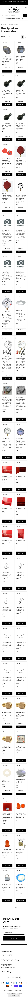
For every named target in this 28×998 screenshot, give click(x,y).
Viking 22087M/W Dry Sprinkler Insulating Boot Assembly (20, 782)
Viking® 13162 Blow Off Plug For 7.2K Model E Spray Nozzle (7, 92)
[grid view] (22, 37)
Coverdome (18, 818)
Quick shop (7, 67)
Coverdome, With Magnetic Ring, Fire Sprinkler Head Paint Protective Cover (7, 852)
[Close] (18, 995)
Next (16, 907)
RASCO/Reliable (5, 821)
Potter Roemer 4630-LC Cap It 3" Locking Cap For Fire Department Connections (21, 161)
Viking (3, 62)
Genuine (17, 856)
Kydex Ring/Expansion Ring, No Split (6, 781)
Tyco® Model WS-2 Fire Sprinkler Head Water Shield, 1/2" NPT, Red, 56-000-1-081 (21, 680)
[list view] (25, 37)
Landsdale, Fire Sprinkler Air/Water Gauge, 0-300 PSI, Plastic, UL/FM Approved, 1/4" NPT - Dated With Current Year (21, 443)
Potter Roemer (18, 166)
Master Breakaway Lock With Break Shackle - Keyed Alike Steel (6, 887)
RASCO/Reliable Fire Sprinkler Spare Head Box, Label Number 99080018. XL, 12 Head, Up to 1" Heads (7, 816)
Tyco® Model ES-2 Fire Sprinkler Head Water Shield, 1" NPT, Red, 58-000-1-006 (6, 575)
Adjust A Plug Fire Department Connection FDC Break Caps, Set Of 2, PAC (6, 161)
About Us (11, 990)
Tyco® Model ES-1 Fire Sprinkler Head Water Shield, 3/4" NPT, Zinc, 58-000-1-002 (20, 610)
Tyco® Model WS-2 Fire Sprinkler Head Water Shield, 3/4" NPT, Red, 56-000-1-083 (21, 645)
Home (2, 24)
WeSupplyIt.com (19, 750)
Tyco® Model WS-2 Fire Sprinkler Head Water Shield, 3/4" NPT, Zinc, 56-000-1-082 (7, 645)
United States (13, 977)
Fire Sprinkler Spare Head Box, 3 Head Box (20, 542)
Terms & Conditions (18, 992)
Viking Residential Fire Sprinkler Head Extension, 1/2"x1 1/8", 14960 (20, 715)
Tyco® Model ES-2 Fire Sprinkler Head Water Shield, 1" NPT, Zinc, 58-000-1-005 (20, 575)
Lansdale (17, 202)
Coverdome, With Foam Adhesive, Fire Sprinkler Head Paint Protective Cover (21, 815)
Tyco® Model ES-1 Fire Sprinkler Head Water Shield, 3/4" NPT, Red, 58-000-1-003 (6, 610)
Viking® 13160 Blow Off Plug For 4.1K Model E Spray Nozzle (20, 92)
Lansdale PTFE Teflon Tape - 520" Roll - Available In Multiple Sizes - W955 (20, 887)
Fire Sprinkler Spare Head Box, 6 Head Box (7, 542)
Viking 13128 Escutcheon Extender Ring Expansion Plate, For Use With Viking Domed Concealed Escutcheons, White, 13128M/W (21, 316)
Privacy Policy (9, 992)
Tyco (3, 580)
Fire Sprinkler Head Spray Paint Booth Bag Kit (20, 747)
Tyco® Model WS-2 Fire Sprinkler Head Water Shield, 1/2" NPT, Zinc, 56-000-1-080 (7, 680)
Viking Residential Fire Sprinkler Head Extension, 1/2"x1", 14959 (6, 748)
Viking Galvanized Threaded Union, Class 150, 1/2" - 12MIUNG (20, 59)
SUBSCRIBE (14, 938)
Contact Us (5, 990)
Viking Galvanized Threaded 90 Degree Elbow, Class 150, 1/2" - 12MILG (7, 59)
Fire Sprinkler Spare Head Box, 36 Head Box (20, 478)
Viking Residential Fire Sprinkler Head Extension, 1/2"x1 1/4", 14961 (6, 715)
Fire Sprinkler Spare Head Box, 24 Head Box (20, 510)
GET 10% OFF (13, 995)
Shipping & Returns (19, 990)
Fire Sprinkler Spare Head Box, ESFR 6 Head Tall (7, 478)
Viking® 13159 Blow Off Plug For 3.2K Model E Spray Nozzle (7, 126)
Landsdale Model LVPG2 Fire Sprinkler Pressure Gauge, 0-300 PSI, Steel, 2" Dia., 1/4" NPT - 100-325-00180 (21, 197)
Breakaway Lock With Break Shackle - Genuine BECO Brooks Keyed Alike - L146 (21, 852)
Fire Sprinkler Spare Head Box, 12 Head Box (7, 510)
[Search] (25, 15)
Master (3, 890)
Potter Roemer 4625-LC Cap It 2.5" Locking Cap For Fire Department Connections (7, 196)
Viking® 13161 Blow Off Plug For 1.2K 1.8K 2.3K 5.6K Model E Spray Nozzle (20, 126)
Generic (3, 166)
